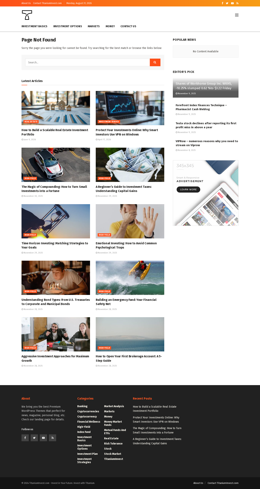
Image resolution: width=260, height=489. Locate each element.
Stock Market (112, 454)
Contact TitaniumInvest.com (47, 3)
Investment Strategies (84, 460)
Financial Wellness (88, 421)
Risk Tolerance (113, 443)
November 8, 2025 (186, 150)
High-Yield (30, 178)
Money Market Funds (113, 423)
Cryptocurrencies (88, 411)
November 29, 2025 (107, 196)
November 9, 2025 (186, 93)
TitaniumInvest (113, 459)
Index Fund (84, 432)
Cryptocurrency (87, 416)
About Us (26, 3)
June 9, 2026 (29, 139)
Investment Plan (87, 454)
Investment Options (67, 26)
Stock (108, 448)
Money (110, 26)
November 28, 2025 (32, 309)
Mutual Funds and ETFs (115, 431)
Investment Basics (35, 26)
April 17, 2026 (104, 139)
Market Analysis (114, 406)
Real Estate (31, 122)
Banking (82, 406)
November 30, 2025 (33, 196)
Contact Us (128, 26)
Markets (94, 26)
